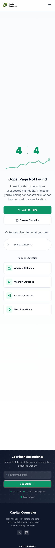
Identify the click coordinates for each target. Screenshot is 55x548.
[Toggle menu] (50, 5)
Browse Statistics (29, 220)
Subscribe (25, 484)
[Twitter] (19, 532)
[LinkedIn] (26, 532)
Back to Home (29, 209)
